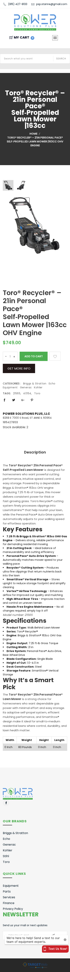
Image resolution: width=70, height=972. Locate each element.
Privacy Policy (13, 909)
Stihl (6, 856)
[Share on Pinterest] (32, 400)
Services (9, 897)
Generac (26, 387)
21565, (17, 393)
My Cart (23, 37)
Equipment (10, 387)
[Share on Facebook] (4, 400)
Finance (8, 903)
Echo (52, 383)
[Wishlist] (55, 356)
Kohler (38, 387)
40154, (27, 393)
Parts (7, 891)
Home (33, 134)
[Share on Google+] (22, 400)
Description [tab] (35, 452)
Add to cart (33, 356)
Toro (37, 393)
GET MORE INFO (18, 368)
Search (61, 58)
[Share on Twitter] (13, 400)
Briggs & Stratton (34, 383)
